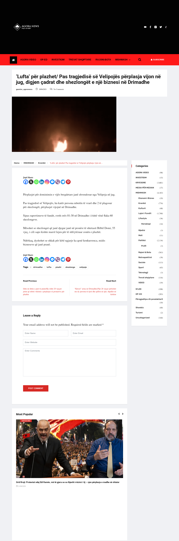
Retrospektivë (145, 257)
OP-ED (43, 59)
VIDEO (141, 282)
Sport (141, 267)
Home (16, 163)
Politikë (142, 240)
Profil (143, 246)
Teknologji (143, 272)
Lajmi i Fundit (144, 213)
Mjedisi (141, 230)
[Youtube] (145, 27)
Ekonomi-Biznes (146, 198)
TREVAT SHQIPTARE (80, 59)
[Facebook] (25, 181)
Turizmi (139, 312)
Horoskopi (146, 224)
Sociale (141, 262)
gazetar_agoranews (24, 89)
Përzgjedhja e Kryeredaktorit (149, 299)
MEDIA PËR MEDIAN (145, 188)
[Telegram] (63, 181)
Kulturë (142, 208)
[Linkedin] (41, 181)
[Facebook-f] (150, 27)
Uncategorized (143, 317)
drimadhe (38, 267)
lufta (49, 267)
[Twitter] (161, 27)
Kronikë (41, 163)
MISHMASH (121, 59)
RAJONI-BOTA (103, 59)
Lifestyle (142, 218)
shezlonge (70, 267)
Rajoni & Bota (144, 252)
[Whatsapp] (36, 181)
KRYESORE (26, 421)
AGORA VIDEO (28, 59)
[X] (31, 181)
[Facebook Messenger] (52, 181)
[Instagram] (47, 181)
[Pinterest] (68, 181)
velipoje (83, 267)
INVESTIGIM (58, 59)
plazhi (58, 267)
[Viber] (57, 181)
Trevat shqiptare (146, 277)
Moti (140, 235)
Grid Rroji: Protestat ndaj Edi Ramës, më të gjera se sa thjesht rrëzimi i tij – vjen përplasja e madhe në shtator (67, 482)
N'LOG (138, 289)
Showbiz (140, 307)
